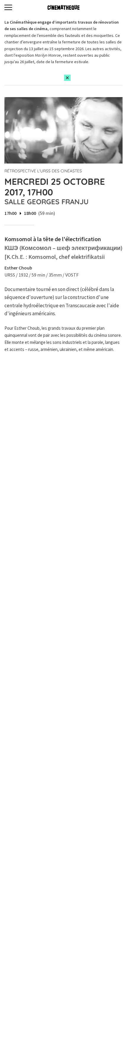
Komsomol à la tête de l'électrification (52, 239)
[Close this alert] (67, 78)
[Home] (63, 7)
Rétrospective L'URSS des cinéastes (43, 171)
